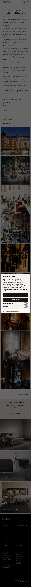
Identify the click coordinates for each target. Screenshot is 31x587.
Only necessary (15, 299)
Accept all (15, 295)
